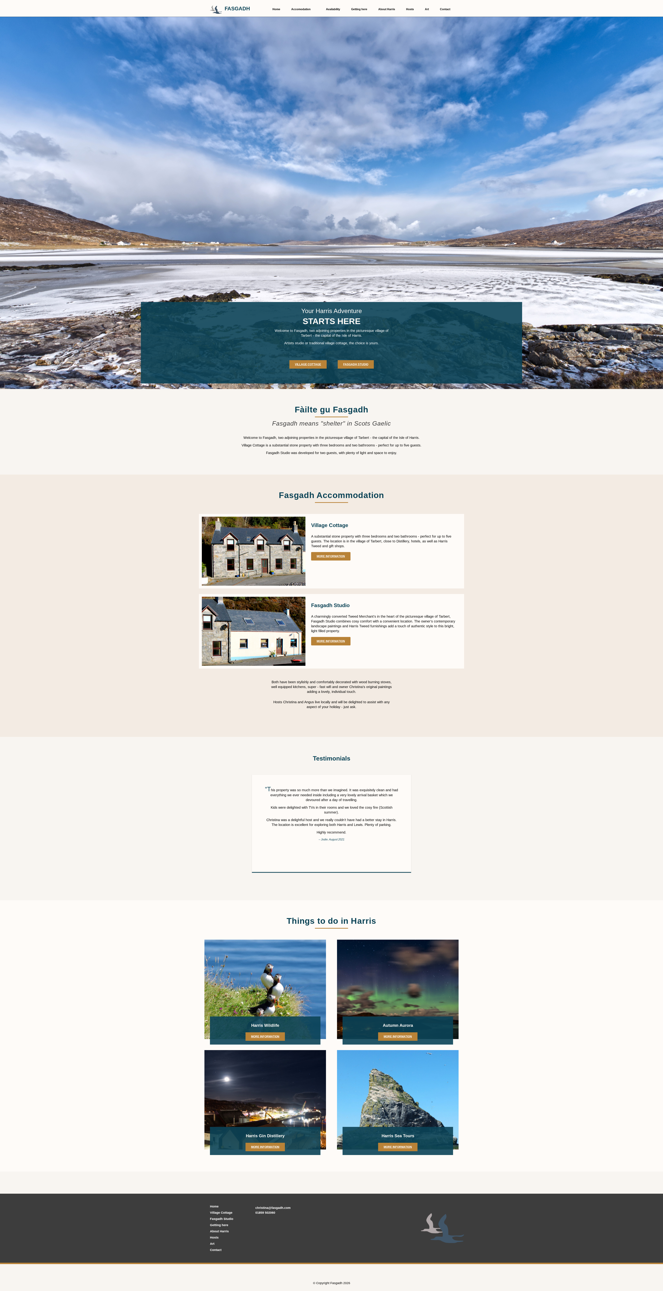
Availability (333, 9)
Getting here (359, 9)
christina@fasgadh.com (273, 1208)
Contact (445, 9)
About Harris (386, 9)
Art (427, 9)
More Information (331, 556)
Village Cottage (308, 364)
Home (276, 9)
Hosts (410, 9)
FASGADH (237, 8)
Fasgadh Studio (355, 364)
